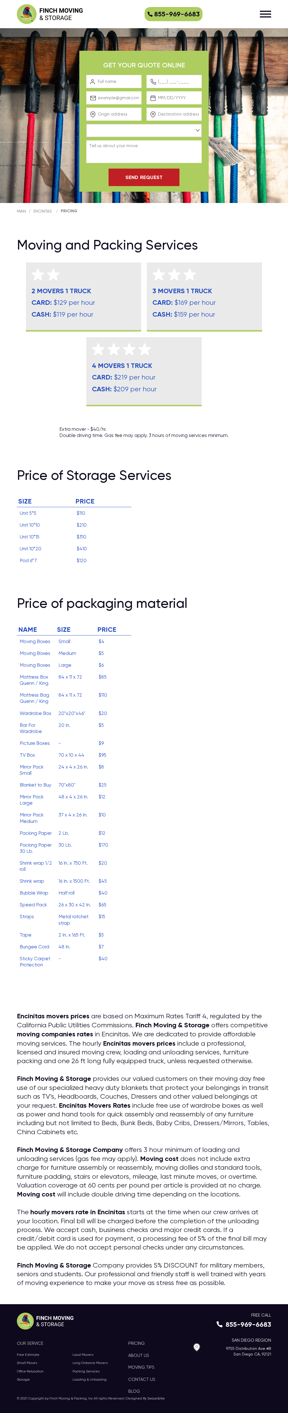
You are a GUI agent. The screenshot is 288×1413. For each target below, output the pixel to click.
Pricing (69, 211)
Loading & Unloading (90, 1379)
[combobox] (144, 130)
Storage (23, 1379)
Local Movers (83, 1355)
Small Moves (27, 1363)
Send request (144, 177)
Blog (134, 1391)
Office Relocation (30, 1371)
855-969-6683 (177, 14)
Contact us (141, 1379)
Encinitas (42, 211)
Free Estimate (28, 1355)
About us (138, 1355)
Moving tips (141, 1367)
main (21, 211)
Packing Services (86, 1371)
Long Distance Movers (90, 1363)
